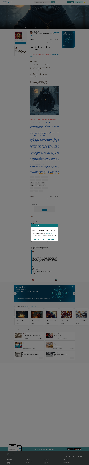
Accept (51, 239)
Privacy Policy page (49, 233)
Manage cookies (36, 239)
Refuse (44, 239)
